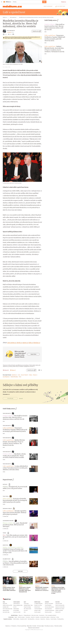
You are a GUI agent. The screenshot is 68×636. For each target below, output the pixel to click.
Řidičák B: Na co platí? (59, 608)
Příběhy (5, 487)
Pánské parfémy (60, 619)
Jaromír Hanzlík (24, 374)
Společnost (14, 374)
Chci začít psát (61, 6)
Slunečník (33, 617)
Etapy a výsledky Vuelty (17, 605)
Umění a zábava (49, 24)
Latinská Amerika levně (49, 610)
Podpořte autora (35, 31)
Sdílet (10, 34)
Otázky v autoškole (59, 610)
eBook (6, 34)
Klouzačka (37, 617)
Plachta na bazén (21, 617)
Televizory (48, 619)
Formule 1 (26, 610)
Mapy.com (21, 615)
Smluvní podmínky (21, 626)
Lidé (19, 374)
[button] (22, 52)
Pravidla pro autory (49, 626)
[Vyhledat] (44, 2)
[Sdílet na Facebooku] (39, 370)
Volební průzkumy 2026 (7, 605)
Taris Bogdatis (11, 30)
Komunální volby (6, 612)
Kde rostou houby (34, 615)
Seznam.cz (63, 1)
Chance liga (26, 603)
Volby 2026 (5, 603)
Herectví (35, 374)
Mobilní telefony (16, 619)
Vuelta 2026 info (16, 603)
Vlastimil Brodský (14, 376)
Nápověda (29, 626)
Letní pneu (37, 619)
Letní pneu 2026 (58, 603)
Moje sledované (48, 6)
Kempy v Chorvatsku (49, 603)
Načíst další (20, 571)
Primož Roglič (16, 610)
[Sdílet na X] (41, 370)
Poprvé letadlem (48, 605)
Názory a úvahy (7, 523)
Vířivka (57, 617)
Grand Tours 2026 (16, 612)
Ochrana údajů (40, 626)
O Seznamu (14, 626)
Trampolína (28, 617)
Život (20, 376)
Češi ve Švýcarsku (48, 608)
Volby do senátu (6, 610)
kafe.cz (30, 343)
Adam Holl (6, 545)
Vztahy (30, 374)
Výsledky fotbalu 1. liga (28, 605)
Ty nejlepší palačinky (38, 603)
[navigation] (2, 2)
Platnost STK (57, 612)
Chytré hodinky (53, 619)
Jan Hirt (14, 606)
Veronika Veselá (7, 508)
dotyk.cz (19, 343)
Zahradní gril (52, 617)
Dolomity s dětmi (48, 612)
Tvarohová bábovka (38, 608)
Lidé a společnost (49, 35)
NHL (25, 612)
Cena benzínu (42, 615)
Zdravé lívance (37, 606)
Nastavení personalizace (33, 627)
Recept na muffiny (38, 605)
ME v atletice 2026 (27, 608)
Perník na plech (37, 612)
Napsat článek (33, 354)
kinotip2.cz (36, 343)
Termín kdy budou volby (7, 608)
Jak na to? (21, 398)
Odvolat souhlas (58, 626)
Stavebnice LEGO (23, 619)
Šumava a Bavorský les (49, 606)
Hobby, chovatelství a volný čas (12, 547)
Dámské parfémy (31, 619)
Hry (4, 535)
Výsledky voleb (5, 606)
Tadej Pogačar (16, 608)
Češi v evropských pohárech (50, 615)
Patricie (5, 484)
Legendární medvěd (8, 520)
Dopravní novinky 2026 (59, 606)
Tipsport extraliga (27, 606)
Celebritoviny (7, 558)
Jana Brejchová (6, 376)
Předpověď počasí (27, 615)
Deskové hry (42, 619)
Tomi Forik (5, 496)
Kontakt (34, 626)
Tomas (4, 532)
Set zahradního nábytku (45, 617)
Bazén (16, 617)
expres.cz (25, 343)
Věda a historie (7, 499)
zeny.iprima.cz (11, 343)
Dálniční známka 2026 (59, 605)
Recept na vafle (37, 610)
